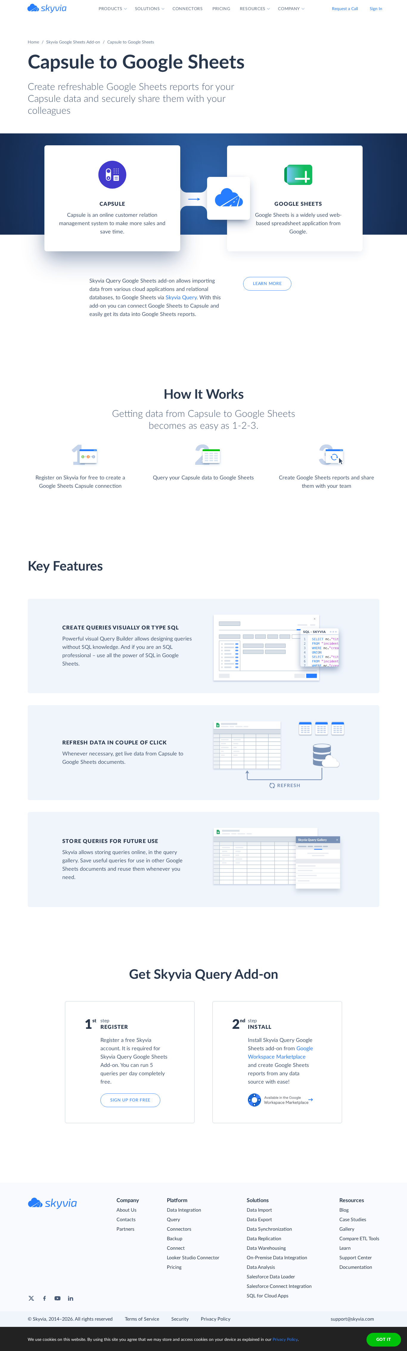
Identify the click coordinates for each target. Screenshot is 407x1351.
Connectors (179, 1229)
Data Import (259, 1210)
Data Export (259, 1219)
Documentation (355, 1267)
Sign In (376, 9)
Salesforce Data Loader (271, 1276)
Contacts (126, 1219)
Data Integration (184, 1210)
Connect (176, 1248)
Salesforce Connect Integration (279, 1286)
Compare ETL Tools (359, 1238)
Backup (174, 1238)
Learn (345, 1248)
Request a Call (345, 9)
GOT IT (383, 1340)
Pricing (174, 1267)
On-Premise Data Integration (277, 1257)
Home (33, 42)
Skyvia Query (181, 297)
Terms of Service (142, 1319)
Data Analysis (261, 1267)
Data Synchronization (269, 1229)
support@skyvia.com (352, 1319)
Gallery (346, 1229)
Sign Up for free (130, 1100)
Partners (125, 1229)
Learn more (267, 284)
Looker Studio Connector (193, 1257)
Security (180, 1319)
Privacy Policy (215, 1319)
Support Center (355, 1257)
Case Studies (352, 1219)
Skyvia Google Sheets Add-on (73, 42)
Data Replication (264, 1238)
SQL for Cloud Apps (267, 1296)
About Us (126, 1210)
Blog (344, 1210)
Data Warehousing (266, 1248)
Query (173, 1219)
